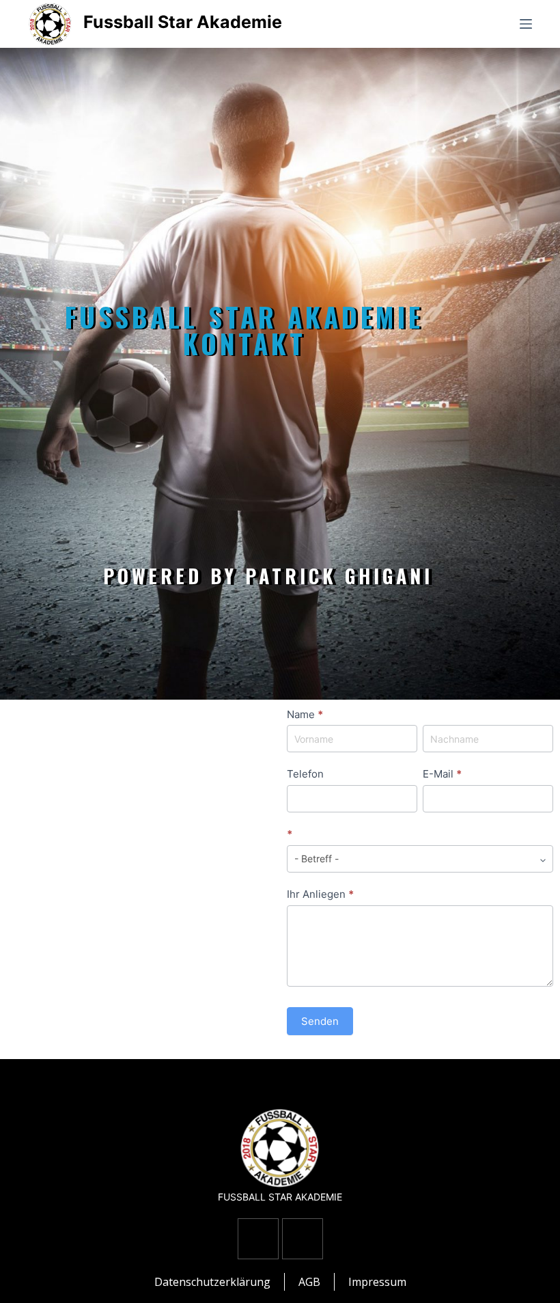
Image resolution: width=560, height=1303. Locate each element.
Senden (320, 1021)
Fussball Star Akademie (182, 22)
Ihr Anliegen (320, 894)
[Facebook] (258, 1238)
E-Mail (442, 773)
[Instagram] (302, 1238)
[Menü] (526, 24)
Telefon (305, 773)
